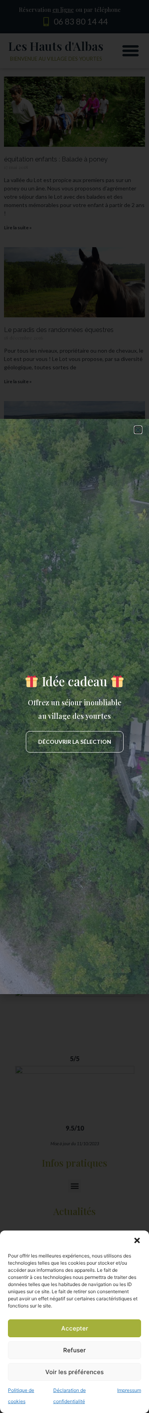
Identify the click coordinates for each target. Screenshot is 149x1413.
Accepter (74, 1328)
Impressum (129, 1390)
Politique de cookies (21, 1395)
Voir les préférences (74, 1372)
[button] (137, 1240)
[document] (74, 706)
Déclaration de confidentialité (69, 1395)
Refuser (74, 1350)
